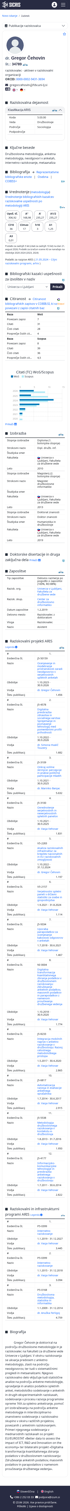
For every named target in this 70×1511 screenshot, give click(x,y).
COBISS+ (11, 181)
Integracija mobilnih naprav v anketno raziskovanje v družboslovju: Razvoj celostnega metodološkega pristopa (50, 1047)
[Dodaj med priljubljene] (64, 34)
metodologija (40, 192)
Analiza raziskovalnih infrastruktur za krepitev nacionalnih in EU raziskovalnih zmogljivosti (50, 853)
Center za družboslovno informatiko (45, 602)
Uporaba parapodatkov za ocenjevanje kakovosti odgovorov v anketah (50, 934)
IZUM (19, 1502)
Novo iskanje (9, 15)
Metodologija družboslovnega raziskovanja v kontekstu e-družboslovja (47, 1128)
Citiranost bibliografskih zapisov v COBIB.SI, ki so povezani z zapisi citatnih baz (31, 303)
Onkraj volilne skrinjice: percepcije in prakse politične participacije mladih (49, 771)
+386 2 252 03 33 (23, 1497)
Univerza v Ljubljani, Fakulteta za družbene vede (49, 591)
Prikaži (57, 287)
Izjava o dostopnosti (41, 1506)
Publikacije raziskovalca (25, 26)
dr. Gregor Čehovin (49, 690)
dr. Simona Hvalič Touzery (47, 746)
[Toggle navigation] (63, 5)
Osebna (43, 177)
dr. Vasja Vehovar (48, 828)
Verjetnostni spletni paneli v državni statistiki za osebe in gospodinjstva (49, 896)
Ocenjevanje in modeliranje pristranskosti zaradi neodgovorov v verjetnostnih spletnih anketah (49, 670)
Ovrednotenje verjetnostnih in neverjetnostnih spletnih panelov (47, 812)
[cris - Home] (11, 4)
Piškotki (22, 1506)
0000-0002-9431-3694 (30, 79)
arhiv (36, 263)
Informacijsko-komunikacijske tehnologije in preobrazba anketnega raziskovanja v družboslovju (46, 1171)
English (48, 1491)
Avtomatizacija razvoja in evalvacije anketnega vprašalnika (49, 1089)
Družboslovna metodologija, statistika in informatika (45, 1299)
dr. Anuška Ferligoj (49, 1313)
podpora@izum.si (49, 1497)
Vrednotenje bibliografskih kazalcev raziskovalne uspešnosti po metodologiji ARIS (29, 201)
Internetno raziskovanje (45, 1232)
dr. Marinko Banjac (49, 788)
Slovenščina (27, 1491)
